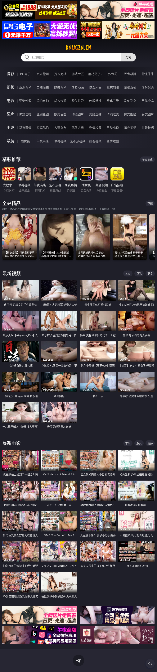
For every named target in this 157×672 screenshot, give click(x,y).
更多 (150, 273)
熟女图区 (130, 114)
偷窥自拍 (25, 114)
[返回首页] (150, 663)
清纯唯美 (113, 114)
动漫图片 (78, 114)
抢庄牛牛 (148, 74)
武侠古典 (78, 128)
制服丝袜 (95, 101)
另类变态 (148, 101)
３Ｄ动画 (78, 87)
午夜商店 (43, 141)
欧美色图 (60, 114)
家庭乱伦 (43, 128)
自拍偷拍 (43, 87)
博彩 (10, 73)
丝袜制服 (113, 87)
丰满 (128, 443)
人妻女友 (60, 128)
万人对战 (60, 74)
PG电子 (25, 74)
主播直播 (130, 87)
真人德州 (43, 74)
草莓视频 (60, 141)
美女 (128, 273)
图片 (10, 114)
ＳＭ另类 (148, 87)
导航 (10, 141)
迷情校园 (95, 128)
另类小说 (113, 128)
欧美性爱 (78, 101)
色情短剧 (113, 141)
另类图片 (148, 114)
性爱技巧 (148, 128)
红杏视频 (95, 141)
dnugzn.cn (78, 47)
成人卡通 (60, 101)
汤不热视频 (77, 141)
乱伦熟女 (130, 101)
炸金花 (112, 74)
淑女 (139, 443)
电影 (10, 100)
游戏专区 (78, 74)
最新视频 (11, 273)
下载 (150, 203)
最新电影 (11, 443)
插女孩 (25, 141)
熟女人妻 (95, 87)
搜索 (128, 57)
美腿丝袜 (95, 114)
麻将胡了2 (95, 74)
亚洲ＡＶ (25, 87)
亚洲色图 (43, 114)
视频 (10, 87)
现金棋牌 (130, 74)
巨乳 (139, 273)
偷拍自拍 (43, 101)
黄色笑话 (130, 128)
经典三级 (113, 101)
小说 (10, 127)
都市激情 (25, 128)
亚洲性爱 (25, 101)
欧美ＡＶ (60, 87)
